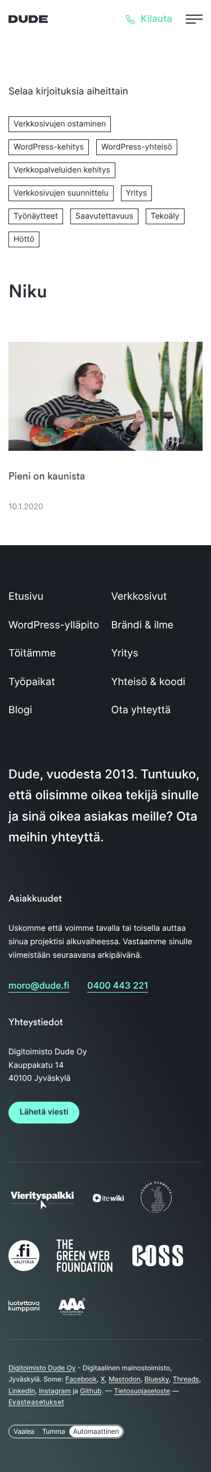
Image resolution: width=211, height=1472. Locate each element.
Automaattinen (96, 1431)
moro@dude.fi (38, 985)
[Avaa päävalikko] (194, 19)
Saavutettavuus (104, 216)
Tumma (53, 1431)
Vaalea (24, 1431)
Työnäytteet (36, 216)
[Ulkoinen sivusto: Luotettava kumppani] (23, 1309)
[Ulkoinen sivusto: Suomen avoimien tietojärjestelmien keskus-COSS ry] (157, 1265)
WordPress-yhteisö (136, 147)
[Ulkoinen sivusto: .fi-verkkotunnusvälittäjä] (23, 1270)
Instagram (55, 1391)
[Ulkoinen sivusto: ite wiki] (108, 1199)
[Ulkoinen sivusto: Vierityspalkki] (42, 1205)
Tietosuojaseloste (142, 1391)
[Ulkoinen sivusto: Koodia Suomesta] (156, 1212)
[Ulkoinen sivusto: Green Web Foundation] (84, 1269)
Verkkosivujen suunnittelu (61, 193)
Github (90, 1391)
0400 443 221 (117, 985)
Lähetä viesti (44, 1112)
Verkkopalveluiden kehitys (62, 170)
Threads (186, 1379)
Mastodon (125, 1379)
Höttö (24, 239)
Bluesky (157, 1379)
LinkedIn (21, 1391)
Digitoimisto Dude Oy (42, 1368)
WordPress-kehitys (49, 147)
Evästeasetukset (36, 1402)
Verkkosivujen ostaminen (60, 124)
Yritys (136, 193)
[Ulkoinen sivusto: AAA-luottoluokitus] (71, 1314)
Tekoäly (165, 216)
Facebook (81, 1379)
